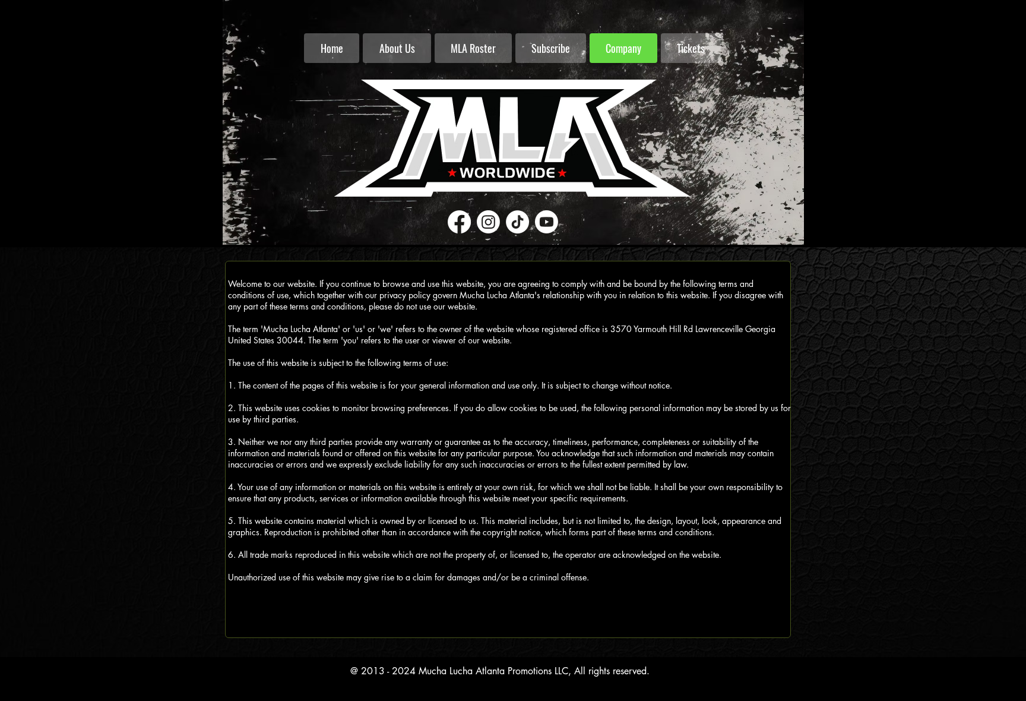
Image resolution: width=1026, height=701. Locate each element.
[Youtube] (546, 221)
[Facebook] (459, 221)
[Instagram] (488, 221)
